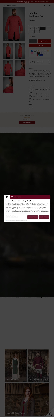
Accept (44, 217)
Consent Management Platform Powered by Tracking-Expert (17, 220)
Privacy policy (8, 215)
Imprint (13, 215)
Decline (33, 217)
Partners (15, 217)
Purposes (9, 217)
